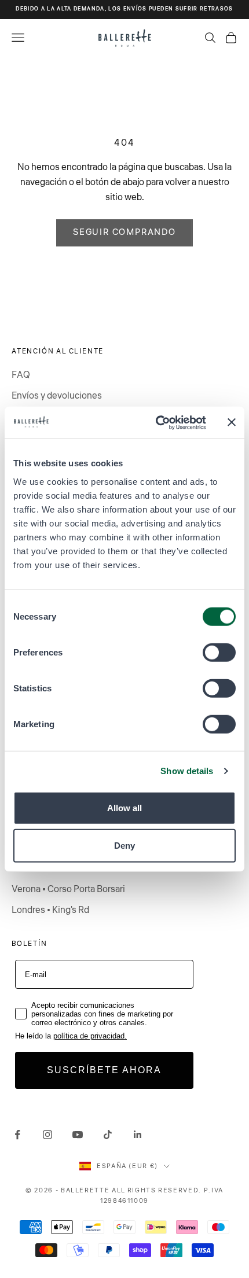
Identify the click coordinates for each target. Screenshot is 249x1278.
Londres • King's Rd (50, 910)
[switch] (219, 652)
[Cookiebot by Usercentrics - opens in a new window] (156, 422)
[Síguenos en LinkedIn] (138, 1134)
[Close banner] (232, 422)
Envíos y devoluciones (57, 395)
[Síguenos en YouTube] (77, 1134)
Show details (186, 771)
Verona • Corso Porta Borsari (68, 889)
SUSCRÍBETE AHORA (104, 1070)
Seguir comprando (124, 232)
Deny (124, 845)
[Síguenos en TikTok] (107, 1134)
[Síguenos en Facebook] (17, 1134)
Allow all (124, 807)
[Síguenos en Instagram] (47, 1134)
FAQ (21, 375)
